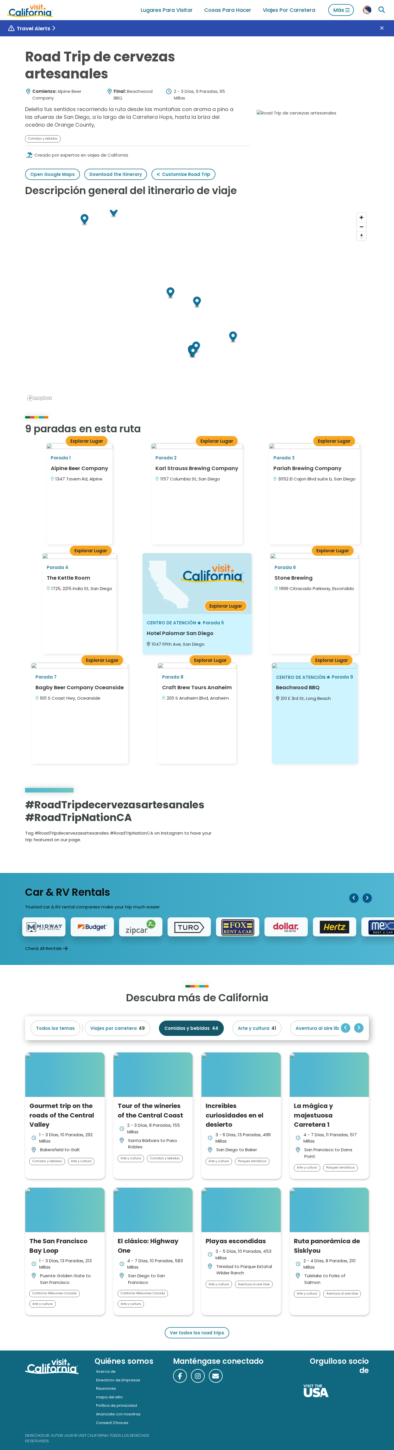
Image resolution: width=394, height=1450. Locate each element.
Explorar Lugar (86, 441)
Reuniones (106, 1388)
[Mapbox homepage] (39, 398)
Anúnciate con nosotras (118, 1414)
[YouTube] (360, 823)
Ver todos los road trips (197, 1333)
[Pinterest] (352, 823)
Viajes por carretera (289, 10)
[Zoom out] (361, 226)
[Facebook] (180, 1376)
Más (338, 10)
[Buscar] (381, 10)
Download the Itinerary (115, 174)
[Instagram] (344, 823)
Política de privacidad (116, 1405)
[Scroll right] (367, 898)
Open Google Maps (52, 174)
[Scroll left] (354, 898)
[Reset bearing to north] (361, 236)
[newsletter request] (216, 1376)
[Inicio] (30, 10)
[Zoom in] (361, 217)
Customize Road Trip (186, 174)
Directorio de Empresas (118, 1380)
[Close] (386, 28)
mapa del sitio (109, 1397)
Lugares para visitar (167, 10)
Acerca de (106, 1371)
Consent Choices (112, 1422)
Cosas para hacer (227, 10)
